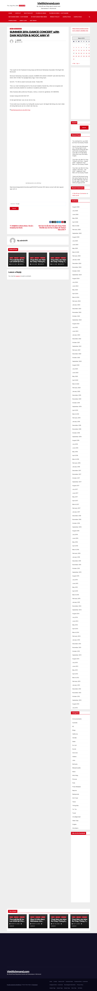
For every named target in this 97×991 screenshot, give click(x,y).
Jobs (73, 760)
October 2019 (76, 402)
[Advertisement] (20, 57)
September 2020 (77, 361)
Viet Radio (33, 20)
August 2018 (75, 440)
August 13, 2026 (15, 923)
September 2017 (76, 481)
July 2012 (75, 707)
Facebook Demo (41, 13)
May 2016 (75, 542)
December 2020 (76, 353)
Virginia (74, 824)
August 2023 (75, 323)
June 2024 (75, 286)
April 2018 (75, 455)
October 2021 (76, 342)
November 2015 (76, 564)
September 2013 (76, 655)
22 (86, 53)
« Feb (73, 63)
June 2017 (75, 493)
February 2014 (76, 636)
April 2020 (75, 380)
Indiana (74, 756)
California (75, 734)
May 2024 (75, 289)
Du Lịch (74, 745)
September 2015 (76, 572)
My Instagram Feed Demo (39, 16)
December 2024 (76, 263)
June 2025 (75, 244)
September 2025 (77, 233)
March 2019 (75, 414)
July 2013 (75, 662)
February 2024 (76, 301)
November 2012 (76, 692)
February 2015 (76, 598)
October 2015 (76, 568)
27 (81, 56)
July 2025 (75, 241)
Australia (74, 722)
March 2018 (75, 459)
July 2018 (75, 444)
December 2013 (76, 643)
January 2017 (76, 512)
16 (89, 50)
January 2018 (76, 466)
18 (76, 53)
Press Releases (76, 786)
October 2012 (76, 696)
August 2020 (75, 365)
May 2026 (75, 218)
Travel (74, 813)
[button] (89, 17)
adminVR (19, 40)
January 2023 (76, 335)
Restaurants (75, 794)
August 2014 (75, 613)
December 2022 (76, 338)
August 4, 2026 (36, 923)
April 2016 (75, 546)
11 (76, 50)
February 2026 (76, 229)
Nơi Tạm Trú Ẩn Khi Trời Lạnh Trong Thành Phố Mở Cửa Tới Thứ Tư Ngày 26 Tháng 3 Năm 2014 (52, 227)
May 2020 (75, 376)
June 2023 (75, 331)
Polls (73, 783)
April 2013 (75, 674)
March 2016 (75, 549)
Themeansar (34, 984)
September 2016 (76, 527)
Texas (74, 801)
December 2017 (76, 470)
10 (73, 50)
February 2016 (76, 553)
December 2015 (76, 561)
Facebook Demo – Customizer (58, 13)
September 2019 (76, 406)
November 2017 (76, 474)
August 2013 (75, 658)
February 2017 (76, 508)
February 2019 (76, 417)
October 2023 (76, 316)
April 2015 (75, 591)
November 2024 (76, 267)
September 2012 (76, 700)
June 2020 (75, 372)
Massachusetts (76, 768)
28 (84, 56)
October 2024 (76, 271)
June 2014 (75, 621)
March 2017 (75, 504)
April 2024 (75, 293)
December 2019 (76, 395)
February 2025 (76, 256)
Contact (18, 13)
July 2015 (75, 579)
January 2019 (76, 421)
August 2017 (75, 485)
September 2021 (76, 346)
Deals (73, 741)
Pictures (74, 779)
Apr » (77, 63)
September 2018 (76, 436)
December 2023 (76, 308)
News (73, 771)
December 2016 (76, 515)
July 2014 (75, 617)
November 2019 (76, 399)
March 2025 (75, 252)
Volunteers (75, 828)
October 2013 (76, 651)
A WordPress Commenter (79, 193)
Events (11, 28)
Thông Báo (22, 257)
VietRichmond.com (48, 3)
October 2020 (76, 357)
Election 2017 (28, 13)
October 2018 (76, 433)
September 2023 (77, 320)
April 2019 (75, 410)
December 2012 (76, 689)
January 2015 (76, 602)
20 (81, 53)
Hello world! (75, 195)
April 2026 (75, 222)
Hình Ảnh (75, 753)
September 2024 (77, 274)
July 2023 (75, 327)
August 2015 (75, 576)
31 (73, 59)
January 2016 (76, 557)
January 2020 (76, 391)
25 (76, 56)
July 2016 (75, 534)
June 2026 (75, 214)
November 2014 (76, 606)
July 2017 (75, 489)
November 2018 (76, 429)
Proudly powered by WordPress (14, 984)
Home (10, 13)
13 (81, 50)
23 (89, 53)
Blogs (73, 730)
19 (78, 53)
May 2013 (75, 670)
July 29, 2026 (56, 923)
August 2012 (75, 704)
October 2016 (76, 523)
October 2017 (76, 478)
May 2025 (75, 248)
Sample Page (67, 16)
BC (73, 726)
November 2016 (76, 519)
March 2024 (75, 297)
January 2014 (76, 640)
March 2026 (75, 225)
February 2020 (76, 387)
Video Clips (23, 20)
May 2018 (75, 451)
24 (73, 56)
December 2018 (76, 425)
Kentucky (75, 764)
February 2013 (76, 681)
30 (89, 56)
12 (78, 50)
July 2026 (75, 210)
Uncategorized (18, 28)
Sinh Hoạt (16, 257)
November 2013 (76, 647)
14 (84, 50)
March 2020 (75, 384)
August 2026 (75, 207)
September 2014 (77, 610)
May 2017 (75, 497)
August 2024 (75, 278)
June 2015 (75, 583)
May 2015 (75, 587)
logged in (18, 276)
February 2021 (76, 350)
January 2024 (76, 305)
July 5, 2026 (76, 923)
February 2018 (76, 463)
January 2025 (76, 259)
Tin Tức (74, 809)
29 (86, 56)
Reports (74, 790)
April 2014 (75, 628)
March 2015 (75, 594)
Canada (74, 737)
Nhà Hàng (75, 775)
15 (86, 50)
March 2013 (75, 677)
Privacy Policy (55, 16)
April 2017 (75, 500)
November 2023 (76, 312)
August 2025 (75, 237)
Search (74, 123)
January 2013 (76, 685)
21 (84, 53)
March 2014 (75, 632)
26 (78, 56)
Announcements (77, 719)
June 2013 (75, 666)
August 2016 (75, 530)
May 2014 (75, 625)
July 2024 (75, 282)
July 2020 (75, 369)
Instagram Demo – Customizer (18, 16)
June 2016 (75, 538)
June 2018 (75, 448)
